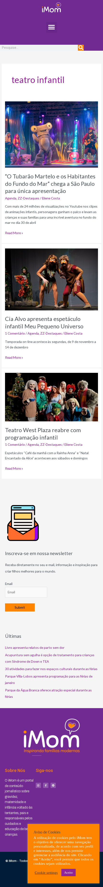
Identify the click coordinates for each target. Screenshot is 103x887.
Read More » (14, 232)
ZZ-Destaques (28, 198)
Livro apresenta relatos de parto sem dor (34, 647)
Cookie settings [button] (46, 873)
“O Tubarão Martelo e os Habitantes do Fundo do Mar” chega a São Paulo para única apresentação (50, 183)
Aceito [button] (68, 872)
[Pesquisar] (81, 48)
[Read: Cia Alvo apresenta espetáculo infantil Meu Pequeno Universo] (51, 279)
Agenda (10, 198)
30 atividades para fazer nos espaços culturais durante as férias (51, 669)
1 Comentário (15, 333)
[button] (51, 27)
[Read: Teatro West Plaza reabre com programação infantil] (51, 397)
